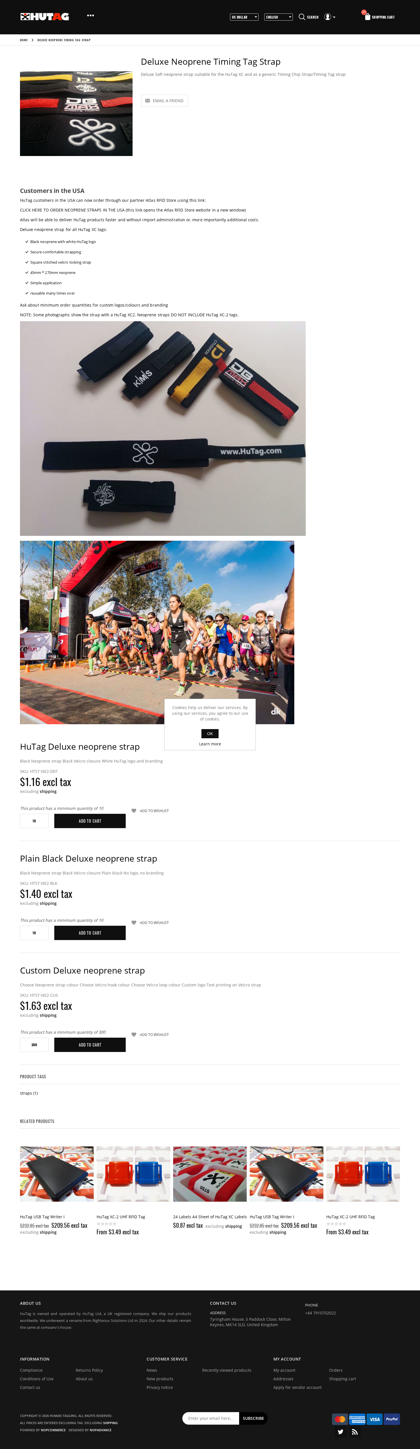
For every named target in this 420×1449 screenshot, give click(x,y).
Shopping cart (342, 1378)
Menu (90, 15)
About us (84, 1378)
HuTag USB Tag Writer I (195, 1216)
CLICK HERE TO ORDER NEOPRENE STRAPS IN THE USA (72, 210)
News (152, 1370)
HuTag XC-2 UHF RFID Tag (44, 1216)
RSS (355, 1432)
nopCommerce (53, 1430)
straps (26, 1093)
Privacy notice (160, 1387)
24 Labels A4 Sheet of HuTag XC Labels (133, 1216)
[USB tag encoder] (210, 1174)
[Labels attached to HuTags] (133, 1174)
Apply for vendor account (297, 1387)
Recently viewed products (226, 1370)
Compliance (31, 1370)
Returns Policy (89, 1370)
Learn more (210, 744)
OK (210, 733)
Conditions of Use (37, 1378)
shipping (48, 791)
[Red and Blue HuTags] (57, 1174)
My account (284, 1370)
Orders (336, 1370)
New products (160, 1378)
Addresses (283, 1378)
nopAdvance (100, 1430)
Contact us (30, 1387)
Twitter (340, 1432)
